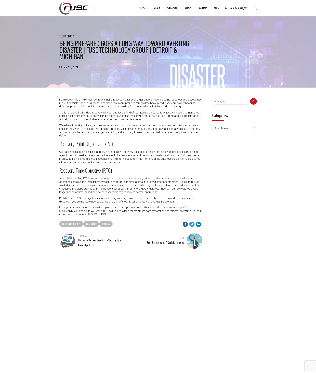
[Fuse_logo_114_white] (68, 273)
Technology (66, 36)
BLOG (216, 8)
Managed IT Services (171, 303)
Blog (112, 303)
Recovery (106, 224)
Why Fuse (114, 308)
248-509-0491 (69, 297)
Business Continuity (71, 224)
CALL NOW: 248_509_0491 (236, 8)
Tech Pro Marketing (194, 365)
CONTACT (203, 8)
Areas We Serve (212, 365)
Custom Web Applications (173, 308)
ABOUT (157, 8)
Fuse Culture (116, 312)
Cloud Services (168, 312)
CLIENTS (189, 8)
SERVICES (143, 8)
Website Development (171, 317)
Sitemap (114, 317)
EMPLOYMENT (173, 8)
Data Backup (91, 224)
